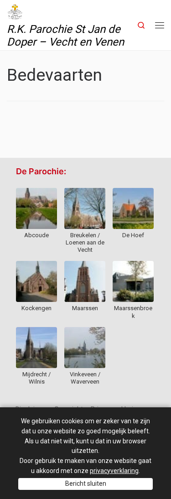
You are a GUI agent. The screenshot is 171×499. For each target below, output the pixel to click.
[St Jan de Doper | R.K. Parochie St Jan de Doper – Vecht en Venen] (15, 11)
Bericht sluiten (85, 483)
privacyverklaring (114, 470)
